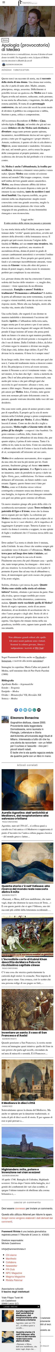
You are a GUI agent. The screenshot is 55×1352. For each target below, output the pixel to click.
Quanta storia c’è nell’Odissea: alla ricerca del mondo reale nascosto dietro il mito (26, 889)
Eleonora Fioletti (9, 895)
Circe (43, 120)
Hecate (20, 124)
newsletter (38, 660)
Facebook (40, 657)
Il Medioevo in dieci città (18, 1103)
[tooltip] (16, 710)
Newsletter (11, 1265)
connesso (20, 1208)
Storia (5, 40)
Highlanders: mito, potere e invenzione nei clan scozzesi (21, 1171)
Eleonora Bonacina (14, 64)
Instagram (6, 660)
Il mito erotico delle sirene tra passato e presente (27, 223)
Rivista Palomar (14, 1280)
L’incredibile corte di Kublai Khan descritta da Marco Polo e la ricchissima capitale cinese (24, 962)
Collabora (11, 1262)
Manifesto (11, 1258)
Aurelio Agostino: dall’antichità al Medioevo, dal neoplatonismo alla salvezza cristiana (25, 815)
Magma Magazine (15, 1276)
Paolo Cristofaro (10, 822)
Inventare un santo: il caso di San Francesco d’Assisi (24, 1034)
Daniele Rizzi (7, 1106)
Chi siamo (11, 1255)
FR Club (39, 648)
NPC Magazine (14, 1273)
